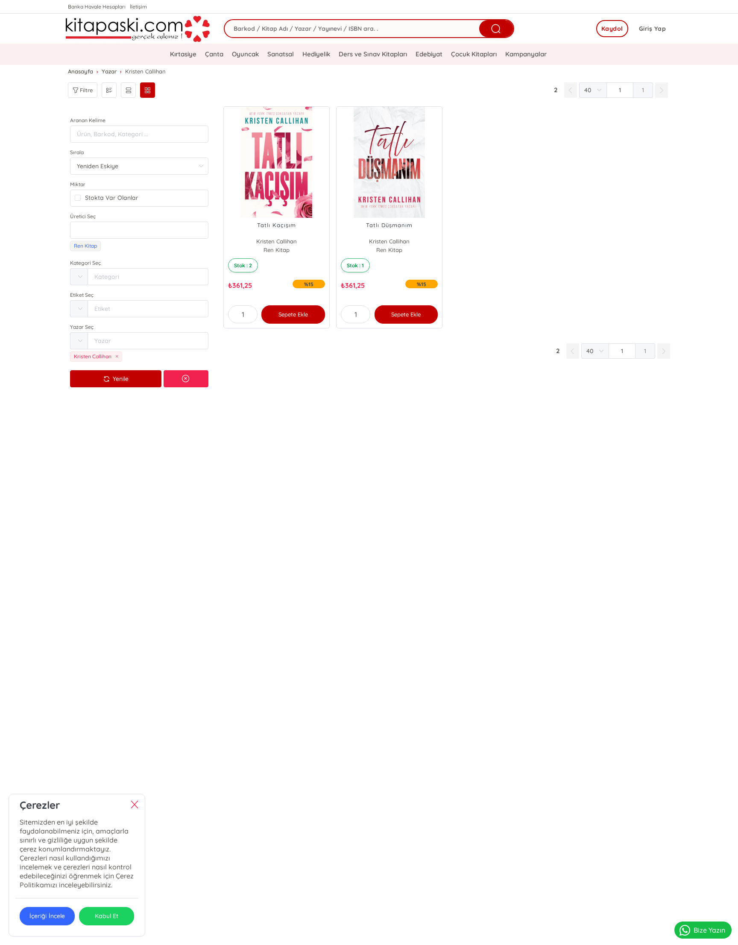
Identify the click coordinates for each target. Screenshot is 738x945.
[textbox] (139, 230)
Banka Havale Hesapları (97, 6)
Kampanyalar (526, 54)
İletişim (138, 6)
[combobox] (139, 230)
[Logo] (138, 29)
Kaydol (612, 28)
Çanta (214, 54)
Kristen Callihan (276, 241)
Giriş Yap (652, 28)
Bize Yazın (709, 930)
